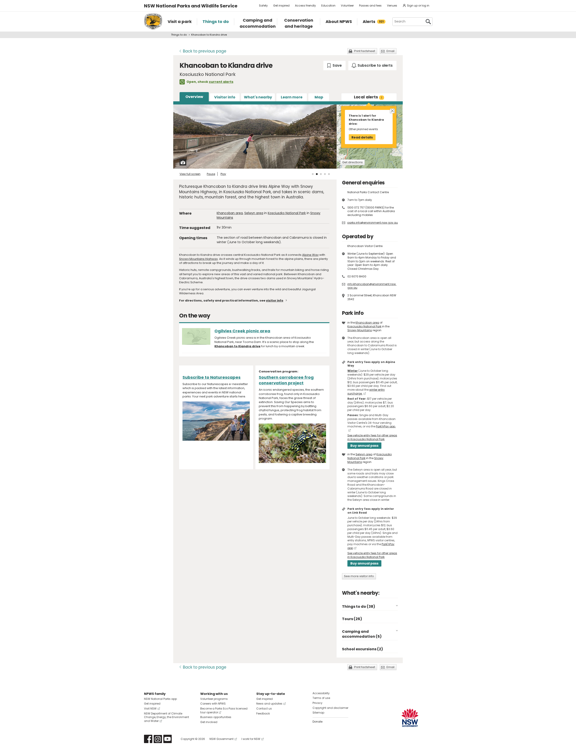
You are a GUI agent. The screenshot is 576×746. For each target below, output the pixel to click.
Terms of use (321, 698)
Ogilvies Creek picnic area (242, 331)
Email (390, 51)
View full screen (190, 174)
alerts (368, 97)
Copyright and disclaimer (330, 708)
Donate (317, 721)
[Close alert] (392, 110)
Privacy (317, 703)
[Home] (153, 22)
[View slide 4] (325, 174)
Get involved (208, 722)
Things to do (179, 34)
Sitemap (318, 712)
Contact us (264, 708)
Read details (362, 137)
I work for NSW (250, 739)
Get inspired (281, 5)
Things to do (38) (358, 606)
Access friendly (305, 5)
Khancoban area (230, 213)
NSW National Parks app (160, 699)
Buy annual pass (364, 445)
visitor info (274, 300)
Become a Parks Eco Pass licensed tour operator (224, 710)
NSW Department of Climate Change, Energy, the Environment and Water (166, 717)
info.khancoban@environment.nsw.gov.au (371, 286)
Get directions (352, 162)
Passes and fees (370, 5)
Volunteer (347, 5)
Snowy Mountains (359, 330)
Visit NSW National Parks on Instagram (158, 739)
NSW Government (221, 739)
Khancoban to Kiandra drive (237, 346)
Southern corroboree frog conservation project (286, 380)
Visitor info (224, 97)
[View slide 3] (321, 174)
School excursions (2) (362, 649)
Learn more (291, 97)
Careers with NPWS (213, 703)
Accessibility (321, 693)
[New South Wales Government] (410, 718)
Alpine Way (310, 255)
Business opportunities (215, 717)
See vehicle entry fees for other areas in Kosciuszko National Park (372, 437)
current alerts (221, 81)
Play (223, 174)
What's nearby (258, 97)
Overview (194, 96)
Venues (392, 5)
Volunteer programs (214, 699)
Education (328, 5)
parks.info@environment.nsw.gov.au (372, 222)
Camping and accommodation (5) (362, 634)
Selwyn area (253, 213)
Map (319, 97)
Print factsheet (364, 51)
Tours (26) (352, 618)
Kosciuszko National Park (287, 213)
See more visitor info (359, 576)
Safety (263, 5)
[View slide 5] (329, 174)
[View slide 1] (313, 174)
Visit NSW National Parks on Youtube (167, 739)
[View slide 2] (317, 174)
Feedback (263, 713)
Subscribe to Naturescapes (211, 377)
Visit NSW (150, 708)
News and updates (269, 703)
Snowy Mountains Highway (198, 259)
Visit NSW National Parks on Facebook (148, 739)
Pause (211, 174)
